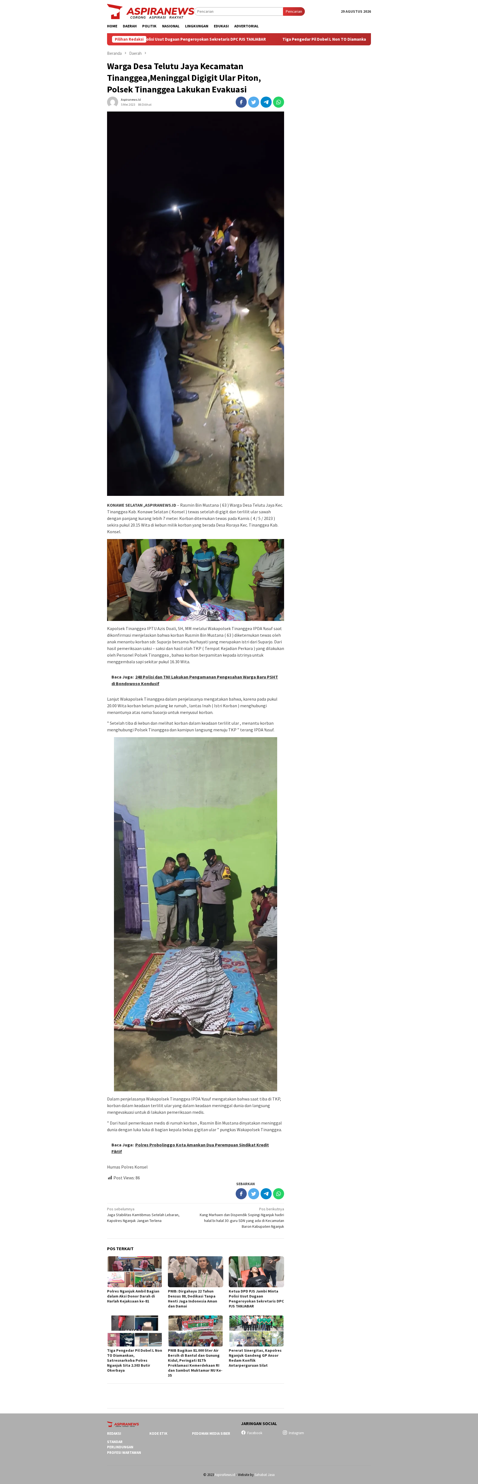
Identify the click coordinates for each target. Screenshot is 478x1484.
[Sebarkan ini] (241, 102)
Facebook (254, 1433)
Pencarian (294, 11)
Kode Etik (158, 1433)
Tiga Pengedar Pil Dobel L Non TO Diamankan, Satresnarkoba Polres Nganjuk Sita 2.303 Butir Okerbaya (308, 39)
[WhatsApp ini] (278, 102)
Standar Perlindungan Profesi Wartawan (124, 1447)
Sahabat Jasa (264, 1474)
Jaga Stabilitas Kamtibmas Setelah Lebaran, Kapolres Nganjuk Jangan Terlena (143, 1214)
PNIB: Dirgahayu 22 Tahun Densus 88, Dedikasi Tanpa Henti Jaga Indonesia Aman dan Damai (192, 1299)
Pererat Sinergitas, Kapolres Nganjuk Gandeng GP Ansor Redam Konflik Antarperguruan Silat (255, 1358)
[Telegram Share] (266, 102)
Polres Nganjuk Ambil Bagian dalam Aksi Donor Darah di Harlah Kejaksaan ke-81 (133, 1296)
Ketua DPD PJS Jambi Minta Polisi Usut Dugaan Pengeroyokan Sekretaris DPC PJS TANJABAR (256, 1299)
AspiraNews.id (225, 1474)
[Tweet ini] (253, 102)
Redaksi (114, 1433)
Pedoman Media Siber (211, 1433)
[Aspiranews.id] (150, 11)
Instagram (296, 1433)
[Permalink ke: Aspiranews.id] (112, 101)
